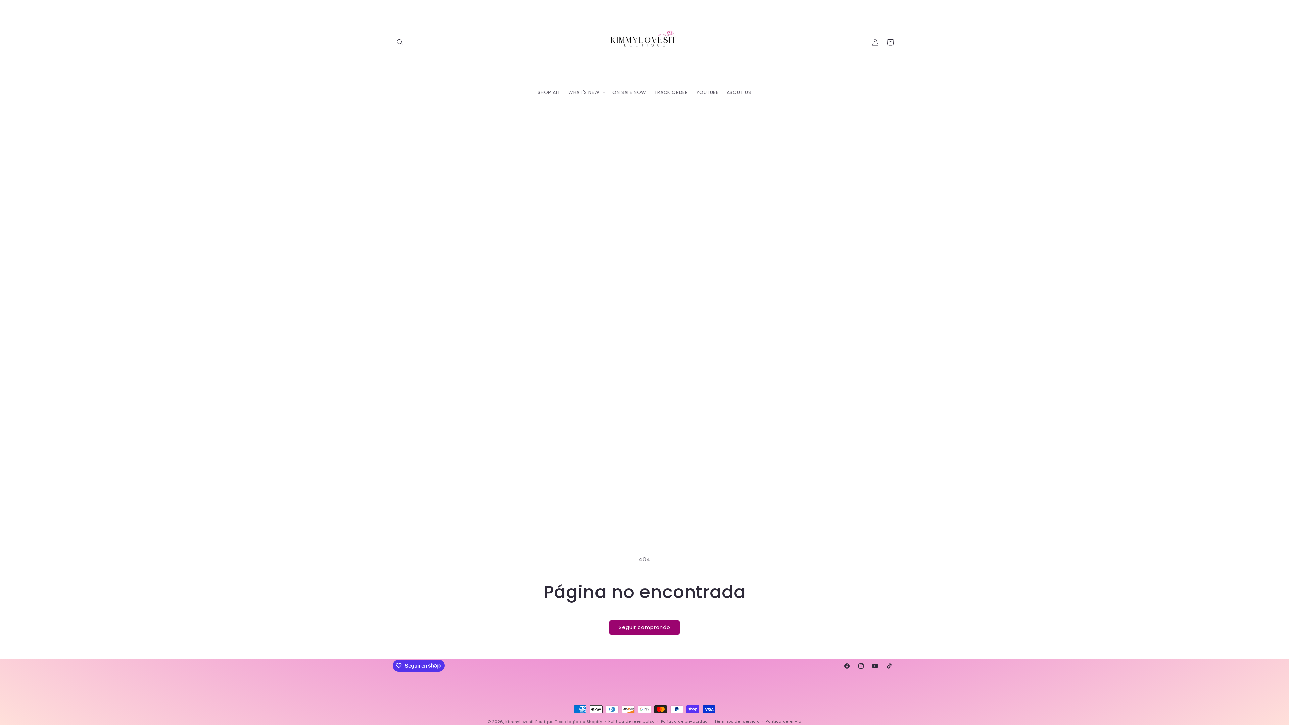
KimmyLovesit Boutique (529, 721)
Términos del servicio (737, 721)
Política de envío (783, 721)
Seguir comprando (644, 627)
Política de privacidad (684, 721)
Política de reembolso (631, 721)
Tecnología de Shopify (578, 721)
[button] (400, 42)
